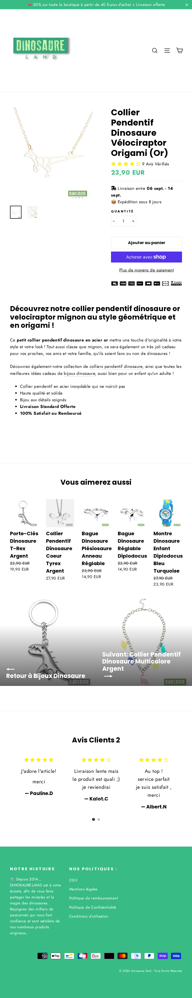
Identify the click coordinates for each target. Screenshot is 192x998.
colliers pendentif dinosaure (116, 366)
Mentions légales (83, 889)
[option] (51, 154)
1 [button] (93, 819)
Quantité (122, 211)
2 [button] (99, 819)
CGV (73, 880)
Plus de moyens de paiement (146, 270)
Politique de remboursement (93, 898)
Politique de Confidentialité (92, 907)
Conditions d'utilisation (88, 916)
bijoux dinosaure (79, 373)
